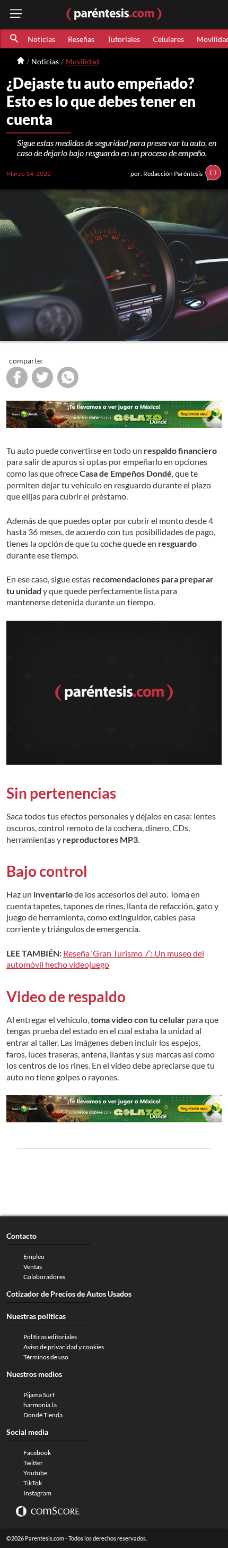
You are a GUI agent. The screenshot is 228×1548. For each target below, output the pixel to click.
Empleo (34, 1257)
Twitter (33, 1463)
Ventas (32, 1267)
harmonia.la (40, 1405)
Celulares (168, 39)
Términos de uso (45, 1357)
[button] (14, 38)
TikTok (32, 1483)
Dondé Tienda (43, 1415)
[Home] (20, 61)
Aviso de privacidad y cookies (63, 1347)
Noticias (41, 39)
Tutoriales (123, 39)
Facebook (37, 1453)
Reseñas (81, 39)
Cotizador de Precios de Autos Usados (68, 1293)
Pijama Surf (39, 1395)
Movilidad (82, 61)
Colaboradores (44, 1277)
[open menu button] (15, 14)
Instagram (37, 1493)
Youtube (35, 1473)
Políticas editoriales (50, 1337)
